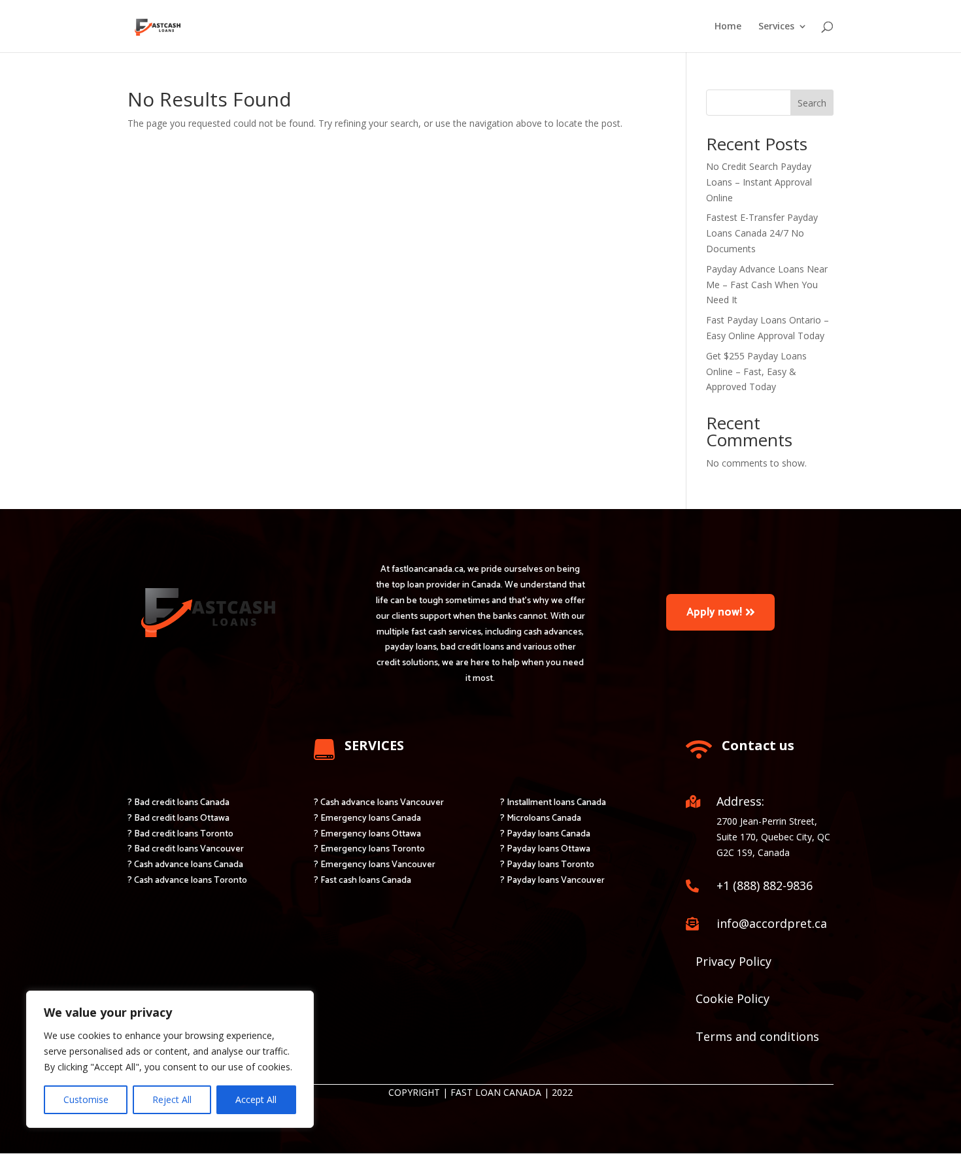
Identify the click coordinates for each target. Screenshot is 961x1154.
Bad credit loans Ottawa (181, 818)
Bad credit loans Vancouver (189, 849)
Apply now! (714, 612)
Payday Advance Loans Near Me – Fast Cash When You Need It (767, 284)
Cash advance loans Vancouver (382, 802)
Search (812, 103)
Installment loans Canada (556, 802)
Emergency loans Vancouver (377, 864)
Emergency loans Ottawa (370, 834)
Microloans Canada (544, 818)
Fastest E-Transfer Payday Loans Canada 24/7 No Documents (762, 233)
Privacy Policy (733, 961)
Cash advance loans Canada (188, 864)
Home (728, 27)
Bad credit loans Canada (181, 802)
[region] (170, 1059)
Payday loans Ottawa (548, 849)
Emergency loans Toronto (372, 849)
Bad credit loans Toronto (183, 834)
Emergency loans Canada (370, 818)
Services (776, 27)
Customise (86, 1099)
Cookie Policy (732, 998)
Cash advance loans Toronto (190, 880)
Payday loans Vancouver (556, 880)
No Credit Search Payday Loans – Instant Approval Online (759, 182)
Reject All (172, 1099)
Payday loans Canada (548, 834)
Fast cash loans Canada (365, 880)
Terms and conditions (757, 1036)
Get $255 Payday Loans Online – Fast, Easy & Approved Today (756, 371)
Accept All (256, 1099)
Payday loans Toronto (550, 864)
